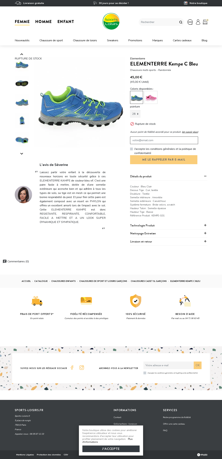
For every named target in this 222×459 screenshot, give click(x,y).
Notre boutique (198, 3)
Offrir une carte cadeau (174, 424)
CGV (66, 454)
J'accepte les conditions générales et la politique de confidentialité (165, 151)
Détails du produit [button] (141, 176)
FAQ (165, 430)
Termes (58, 335)
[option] (79, 102)
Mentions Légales (25, 454)
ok (198, 365)
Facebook (72, 367)
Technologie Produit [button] (142, 225)
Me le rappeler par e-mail (163, 160)
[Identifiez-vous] (198, 22)
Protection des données (49, 454)
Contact (117, 417)
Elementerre (137, 58)
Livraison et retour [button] (141, 241)
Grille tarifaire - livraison (125, 424)
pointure (135, 107)
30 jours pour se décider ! (113, 3)
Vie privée (47, 335)
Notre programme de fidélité (177, 417)
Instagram (81, 367)
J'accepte (111, 449)
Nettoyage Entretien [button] (143, 233)
